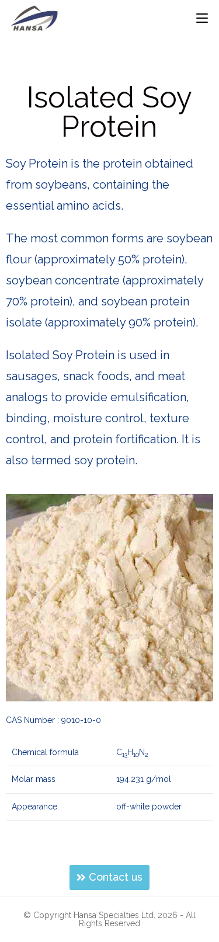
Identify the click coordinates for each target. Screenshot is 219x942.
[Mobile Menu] (202, 18)
